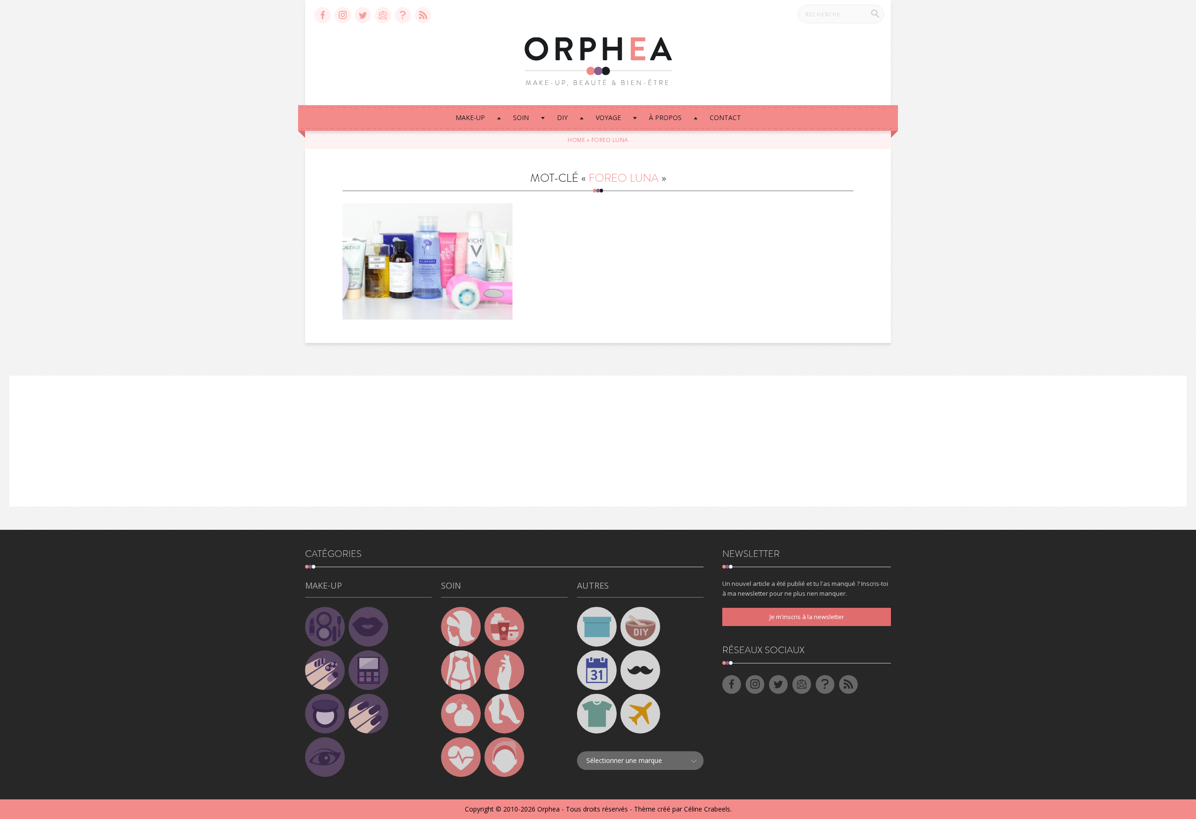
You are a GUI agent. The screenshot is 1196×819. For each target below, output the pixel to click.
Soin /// (427, 250)
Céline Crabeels (707, 809)
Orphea (548, 809)
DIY (562, 117)
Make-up (470, 117)
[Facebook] (322, 15)
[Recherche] (875, 13)
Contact (725, 117)
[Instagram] (343, 15)
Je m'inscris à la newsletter (806, 616)
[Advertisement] (598, 441)
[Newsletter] (383, 15)
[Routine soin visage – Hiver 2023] (427, 261)
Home (576, 140)
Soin (521, 117)
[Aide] (403, 15)
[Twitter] (363, 15)
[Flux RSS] (423, 15)
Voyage (608, 117)
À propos (665, 117)
